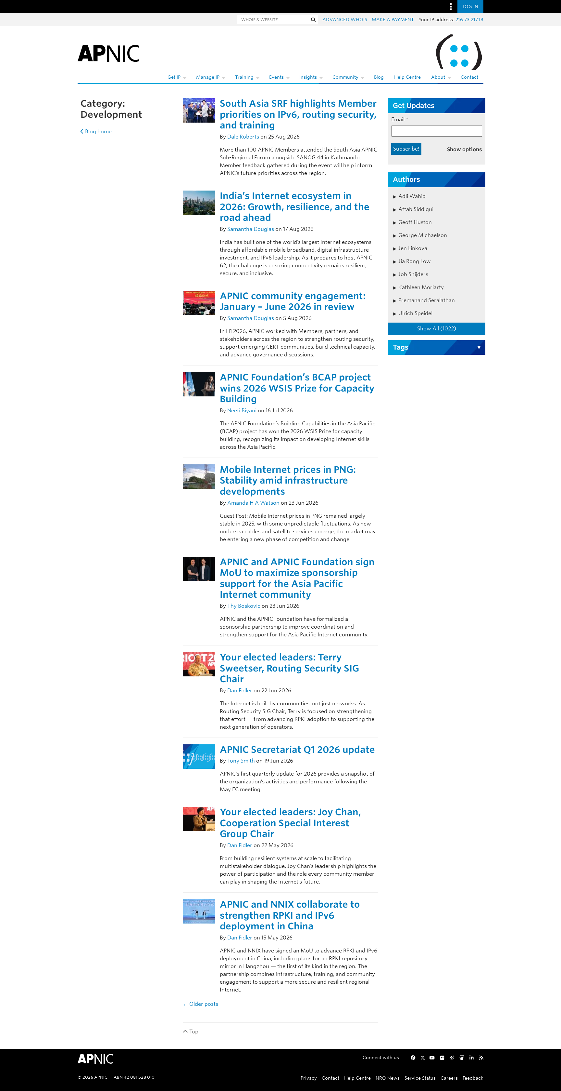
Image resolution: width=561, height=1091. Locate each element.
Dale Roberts (243, 137)
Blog (379, 77)
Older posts (200, 1004)
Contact (469, 77)
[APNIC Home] (108, 52)
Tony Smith (241, 761)
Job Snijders (413, 274)
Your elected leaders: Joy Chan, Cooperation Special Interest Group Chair (290, 822)
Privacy (309, 1078)
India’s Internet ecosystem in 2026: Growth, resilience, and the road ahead (294, 206)
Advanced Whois (344, 19)
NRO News (388, 1078)
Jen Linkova (412, 248)
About (438, 77)
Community (345, 77)
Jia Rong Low (414, 261)
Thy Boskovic (243, 606)
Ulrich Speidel (415, 313)
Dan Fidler (239, 690)
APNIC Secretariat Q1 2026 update (297, 749)
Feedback (473, 1078)
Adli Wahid (412, 196)
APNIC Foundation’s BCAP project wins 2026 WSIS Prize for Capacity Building (297, 388)
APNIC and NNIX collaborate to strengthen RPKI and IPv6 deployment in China (290, 915)
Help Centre (407, 77)
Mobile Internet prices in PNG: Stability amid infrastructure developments (288, 480)
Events (276, 77)
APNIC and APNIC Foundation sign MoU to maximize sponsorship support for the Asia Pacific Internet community (297, 578)
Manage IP (207, 77)
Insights (308, 77)
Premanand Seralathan (426, 300)
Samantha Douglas (250, 229)
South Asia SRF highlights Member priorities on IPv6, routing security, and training (298, 114)
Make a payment (393, 19)
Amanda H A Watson (253, 503)
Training (244, 77)
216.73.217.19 (469, 19)
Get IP (174, 77)
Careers (449, 1078)
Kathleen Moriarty (421, 287)
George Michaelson (422, 235)
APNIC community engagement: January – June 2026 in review (293, 301)
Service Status (420, 1078)
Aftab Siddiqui (415, 209)
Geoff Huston (415, 222)
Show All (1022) (436, 329)
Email (399, 119)
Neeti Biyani (241, 410)
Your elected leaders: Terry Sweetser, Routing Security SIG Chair (289, 668)
